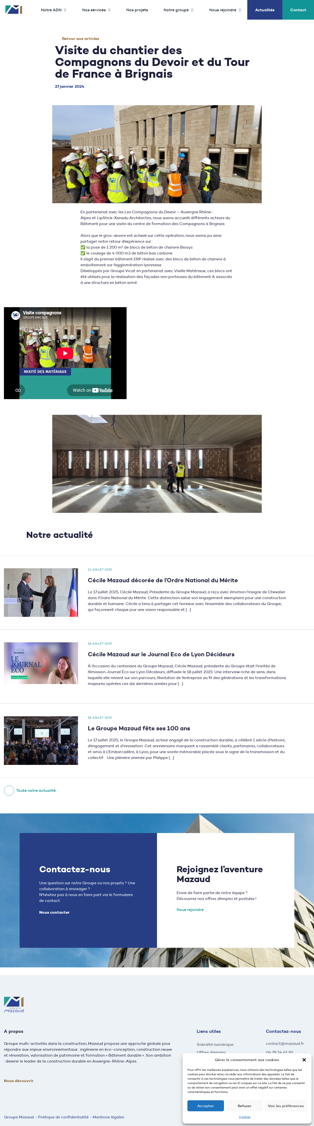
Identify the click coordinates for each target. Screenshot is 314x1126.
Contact (298, 9)
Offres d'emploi (211, 1052)
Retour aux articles (80, 38)
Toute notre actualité (36, 790)
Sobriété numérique (215, 1044)
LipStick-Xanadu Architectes (124, 217)
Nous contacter (54, 912)
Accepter (205, 1105)
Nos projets (137, 10)
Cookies (244, 1117)
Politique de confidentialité (63, 1117)
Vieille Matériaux (190, 270)
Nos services (94, 10)
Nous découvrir (19, 1080)
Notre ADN (51, 10)
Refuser (244, 1105)
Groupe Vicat (122, 270)
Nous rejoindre (222, 10)
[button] (304, 1059)
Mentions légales (108, 1117)
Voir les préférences (286, 1105)
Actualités (265, 9)
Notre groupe (176, 10)
